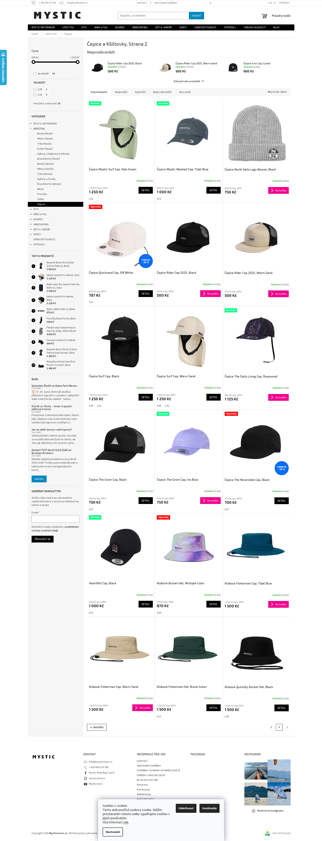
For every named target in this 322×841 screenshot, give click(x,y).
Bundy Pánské (45, 134)
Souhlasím (209, 808)
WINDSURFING (41, 224)
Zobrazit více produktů (187, 81)
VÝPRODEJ (39, 244)
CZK (270, 3)
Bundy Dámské (45, 164)
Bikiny (40, 189)
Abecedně (185, 92)
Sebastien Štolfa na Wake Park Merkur (54, 385)
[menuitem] (43, 27)
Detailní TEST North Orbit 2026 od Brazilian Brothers (51, 451)
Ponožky (42, 194)
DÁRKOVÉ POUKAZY (44, 239)
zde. (126, 822)
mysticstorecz (97, 778)
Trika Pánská (44, 144)
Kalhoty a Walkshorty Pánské (53, 154)
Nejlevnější (121, 92)
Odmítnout (186, 808)
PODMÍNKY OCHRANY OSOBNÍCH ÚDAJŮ (158, 770)
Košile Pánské (45, 149)
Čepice (41, 204)
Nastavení (113, 832)
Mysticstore (95, 784)
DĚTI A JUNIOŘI (41, 229)
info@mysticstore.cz (100, 762)
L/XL (42, 95)
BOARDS (38, 219)
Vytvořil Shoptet (281, 833)
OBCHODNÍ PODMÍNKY (165, 3)
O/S (159, 199)
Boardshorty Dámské (49, 184)
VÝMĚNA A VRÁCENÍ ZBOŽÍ (151, 775)
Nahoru (98, 727)
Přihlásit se (43, 539)
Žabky (40, 199)
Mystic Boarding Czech (101, 773)
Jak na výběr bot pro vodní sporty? (52, 429)
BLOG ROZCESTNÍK (147, 780)
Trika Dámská (44, 174)
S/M (42, 89)
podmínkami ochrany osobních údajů (55, 529)
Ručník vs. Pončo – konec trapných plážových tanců (52, 408)
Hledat (196, 15)
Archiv (39, 478)
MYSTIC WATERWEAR (45, 124)
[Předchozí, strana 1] (279, 727)
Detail (146, 190)
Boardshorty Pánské (48, 159)
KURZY (37, 234)
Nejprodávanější (162, 92)
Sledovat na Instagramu (270, 811)
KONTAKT (142, 3)
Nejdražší (140, 92)
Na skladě (46, 74)
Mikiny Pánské (45, 139)
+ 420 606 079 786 (98, 767)
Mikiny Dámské (45, 169)
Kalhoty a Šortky (46, 179)
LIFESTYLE (39, 129)
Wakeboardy (144, 794)
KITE (36, 209)
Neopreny (142, 785)
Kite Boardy (143, 790)
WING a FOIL (40, 214)
